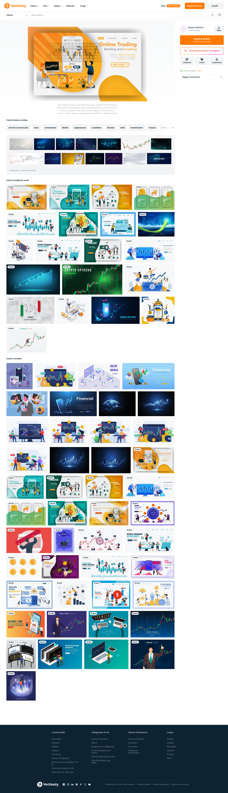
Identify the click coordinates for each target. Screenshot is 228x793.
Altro (169, 758)
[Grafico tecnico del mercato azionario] (156, 224)
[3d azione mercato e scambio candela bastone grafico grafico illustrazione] (148, 376)
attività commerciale (18, 127)
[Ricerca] (212, 15)
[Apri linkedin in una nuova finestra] (72, 784)
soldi (122, 127)
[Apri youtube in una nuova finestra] (89, 784)
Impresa (55, 750)
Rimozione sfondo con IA (63, 768)
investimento (137, 127)
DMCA (94, 742)
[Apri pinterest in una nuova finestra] (77, 784)
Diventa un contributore (133, 751)
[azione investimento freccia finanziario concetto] (29, 540)
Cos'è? (199, 71)
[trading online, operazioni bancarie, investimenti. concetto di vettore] (19, 376)
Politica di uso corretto (180, 784)
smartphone (50, 127)
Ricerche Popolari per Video (101, 761)
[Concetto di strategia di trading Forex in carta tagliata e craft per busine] (30, 310)
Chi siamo (132, 746)
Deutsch (170, 750)
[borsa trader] (26, 339)
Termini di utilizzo (144, 784)
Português (171, 746)
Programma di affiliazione (102, 746)
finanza (152, 127)
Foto (45, 6)
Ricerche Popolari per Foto (103, 756)
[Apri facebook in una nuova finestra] (64, 784)
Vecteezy (55, 742)
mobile (65, 127)
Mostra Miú (159, 158)
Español (170, 742)
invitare (165, 127)
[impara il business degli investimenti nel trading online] (19, 250)
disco (36, 127)
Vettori (33, 6)
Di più (83, 6)
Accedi (215, 6)
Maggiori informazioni (191, 77)
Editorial (70, 6)
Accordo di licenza (99, 739)
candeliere (96, 127)
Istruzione (56, 754)
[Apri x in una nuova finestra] (85, 784)
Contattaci (132, 742)
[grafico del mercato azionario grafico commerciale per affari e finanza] (33, 279)
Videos (57, 6)
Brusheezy (56, 739)
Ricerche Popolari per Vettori (101, 751)
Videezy (55, 746)
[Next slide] (170, 128)
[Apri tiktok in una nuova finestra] (81, 784)
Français (170, 754)
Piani (163, 6)
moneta (110, 127)
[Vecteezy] (15, 6)
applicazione (80, 127)
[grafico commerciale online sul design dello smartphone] (115, 310)
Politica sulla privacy (161, 784)
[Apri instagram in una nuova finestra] (68, 784)
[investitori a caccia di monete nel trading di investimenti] (73, 310)
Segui (219, 30)
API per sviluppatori (60, 758)
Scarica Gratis (202, 40)
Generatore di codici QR (62, 772)
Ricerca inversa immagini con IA (65, 763)
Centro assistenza (136, 739)
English (170, 739)
